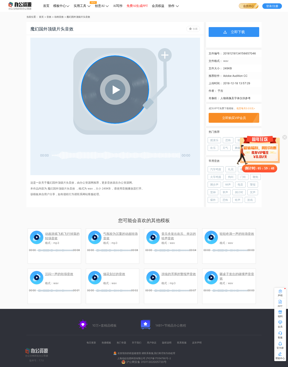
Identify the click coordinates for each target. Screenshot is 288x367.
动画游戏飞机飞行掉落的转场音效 (62, 235)
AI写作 (118, 5)
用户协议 (151, 342)
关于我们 (136, 342)
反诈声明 (197, 342)
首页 (46, 5)
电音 (240, 184)
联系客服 (182, 342)
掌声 (225, 192)
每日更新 (91, 342)
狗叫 (231, 176)
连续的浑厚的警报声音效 (178, 274)
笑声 (252, 192)
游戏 (250, 199)
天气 (225, 147)
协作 (171, 5)
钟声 (228, 184)
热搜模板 (106, 342)
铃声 (237, 199)
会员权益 (158, 5)
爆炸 (213, 199)
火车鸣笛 (215, 176)
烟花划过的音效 (114, 274)
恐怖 (228, 140)
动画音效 (59, 16)
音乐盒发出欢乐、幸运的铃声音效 (178, 235)
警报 (252, 184)
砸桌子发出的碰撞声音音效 (237, 275)
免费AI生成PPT (137, 5)
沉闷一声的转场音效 (59, 274)
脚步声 (214, 184)
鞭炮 (255, 176)
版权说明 (166, 342)
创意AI (100, 5)
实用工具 (80, 5)
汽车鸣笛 (215, 169)
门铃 (243, 176)
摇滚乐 (214, 140)
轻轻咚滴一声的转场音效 (237, 234)
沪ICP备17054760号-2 (158, 358)
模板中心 (59, 5)
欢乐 (213, 147)
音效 (49, 16)
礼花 (231, 169)
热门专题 (121, 342)
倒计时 (239, 192)
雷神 (213, 192)
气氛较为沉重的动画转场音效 (120, 235)
